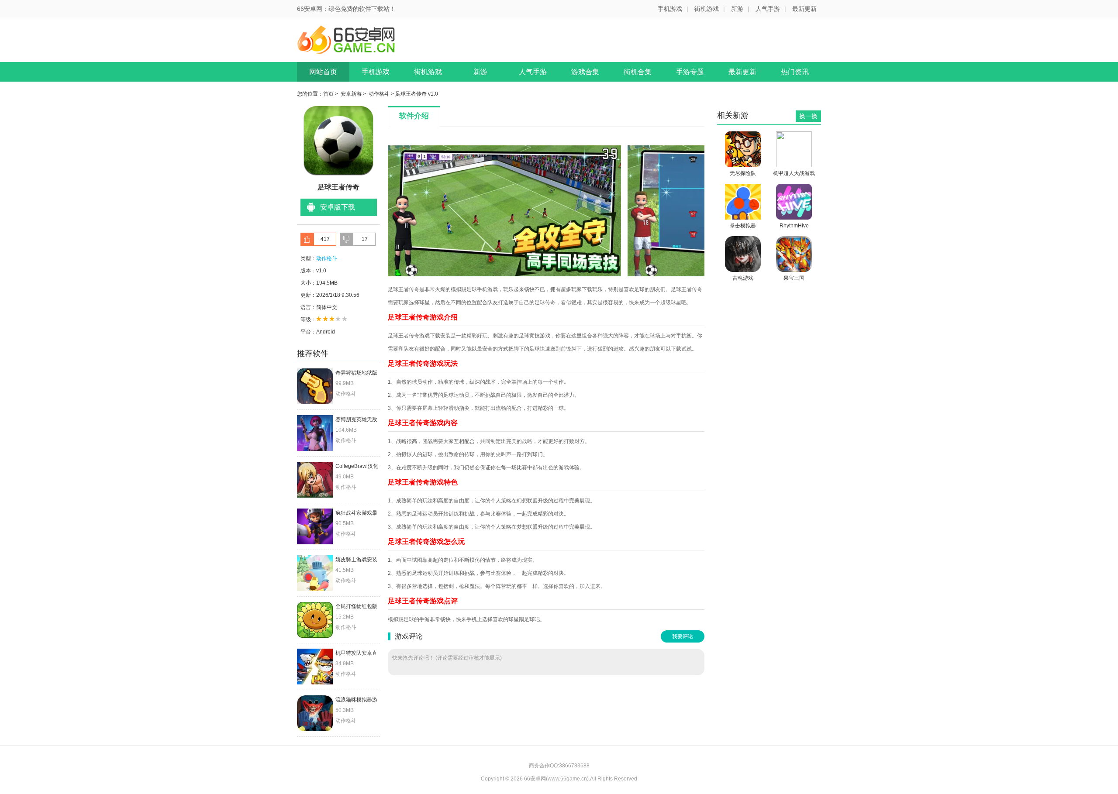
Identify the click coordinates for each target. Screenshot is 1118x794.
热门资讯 (795, 72)
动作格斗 (379, 94)
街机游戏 (706, 8)
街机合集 (638, 72)
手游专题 (690, 72)
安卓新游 (351, 94)
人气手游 (768, 8)
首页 (328, 94)
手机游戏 (670, 8)
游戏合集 (585, 72)
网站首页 (323, 72)
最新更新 (804, 8)
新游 (737, 8)
